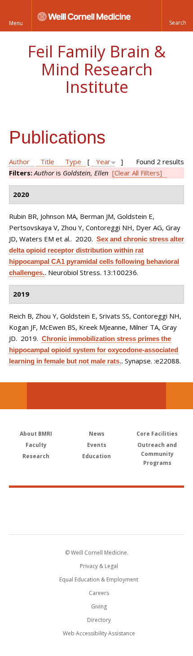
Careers (99, 593)
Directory (99, 620)
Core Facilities (157, 433)
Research (35, 456)
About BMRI (36, 433)
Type (73, 161)
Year (103, 161)
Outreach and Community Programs (157, 454)
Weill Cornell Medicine (96, 501)
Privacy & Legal (99, 566)
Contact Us (179, 395)
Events (96, 445)
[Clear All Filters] (137, 172)
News (97, 433)
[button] (177, 15)
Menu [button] (16, 23)
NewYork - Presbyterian (97, 520)
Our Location (13, 395)
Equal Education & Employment (98, 579)
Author (19, 161)
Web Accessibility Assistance (99, 633)
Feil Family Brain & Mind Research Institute (96, 69)
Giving (99, 606)
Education (96, 456)
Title (47, 161)
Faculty (36, 445)
